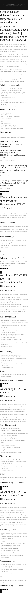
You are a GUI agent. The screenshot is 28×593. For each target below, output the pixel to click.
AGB (22, 5)
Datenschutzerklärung (15, 5)
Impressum (7, 5)
